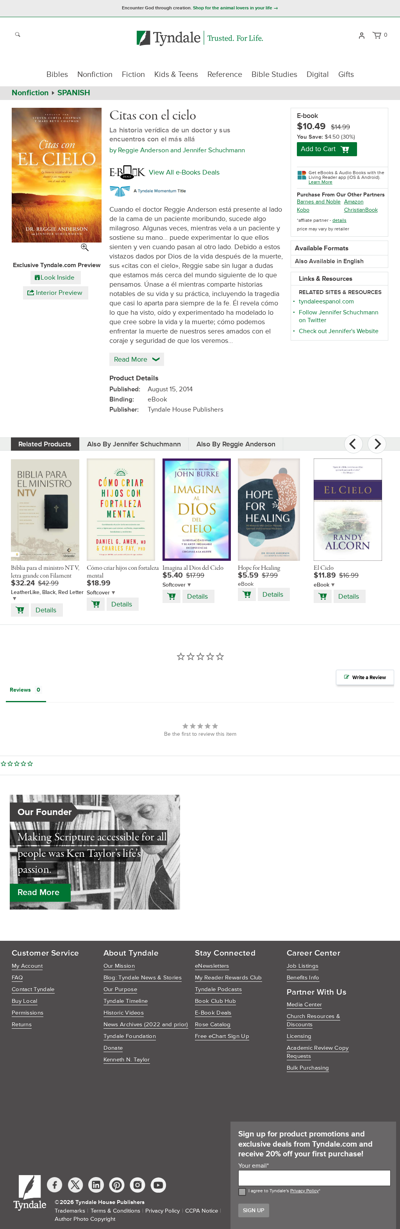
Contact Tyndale (33, 989)
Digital (318, 74)
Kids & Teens (176, 74)
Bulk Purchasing (308, 1068)
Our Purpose (120, 989)
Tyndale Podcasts (218, 989)
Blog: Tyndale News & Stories (143, 977)
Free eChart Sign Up (222, 1036)
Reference (224, 74)
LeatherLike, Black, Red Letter (47, 592)
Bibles (57, 74)
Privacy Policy (304, 1191)
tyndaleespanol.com (326, 301)
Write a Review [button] (369, 677)
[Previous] (353, 444)
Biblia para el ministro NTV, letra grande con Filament (45, 572)
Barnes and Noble (319, 201)
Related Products (44, 444)
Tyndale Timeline (126, 1001)
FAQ (17, 977)
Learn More (320, 182)
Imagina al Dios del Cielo (192, 568)
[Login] (361, 35)
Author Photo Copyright (85, 1219)
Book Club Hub (215, 1001)
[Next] (377, 444)
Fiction (133, 74)
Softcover (98, 592)
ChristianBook (361, 210)
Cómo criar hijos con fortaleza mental (123, 572)
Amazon (354, 201)
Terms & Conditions (115, 1211)
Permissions (27, 1013)
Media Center (304, 1004)
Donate (113, 1048)
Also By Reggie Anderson (235, 444)
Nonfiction (94, 74)
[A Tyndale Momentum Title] (149, 190)
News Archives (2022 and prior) (146, 1024)
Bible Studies (274, 74)
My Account (27, 966)
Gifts (346, 74)
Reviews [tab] (20, 690)
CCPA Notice (201, 1211)
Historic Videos (124, 1013)
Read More (38, 892)
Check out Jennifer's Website (339, 331)
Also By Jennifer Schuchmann (134, 444)
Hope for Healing (259, 568)
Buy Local (25, 1001)
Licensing (299, 1036)
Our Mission (119, 966)
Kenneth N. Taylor (127, 1059)
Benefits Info (303, 977)
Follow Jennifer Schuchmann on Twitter (339, 316)
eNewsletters (212, 966)
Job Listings (303, 966)
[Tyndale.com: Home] (200, 39)
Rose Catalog (213, 1024)
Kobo (303, 210)
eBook (321, 585)
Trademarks (70, 1211)
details (339, 220)
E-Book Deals (213, 1013)
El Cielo (324, 568)
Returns (22, 1024)
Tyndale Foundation (130, 1036)
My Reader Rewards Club (228, 977)
